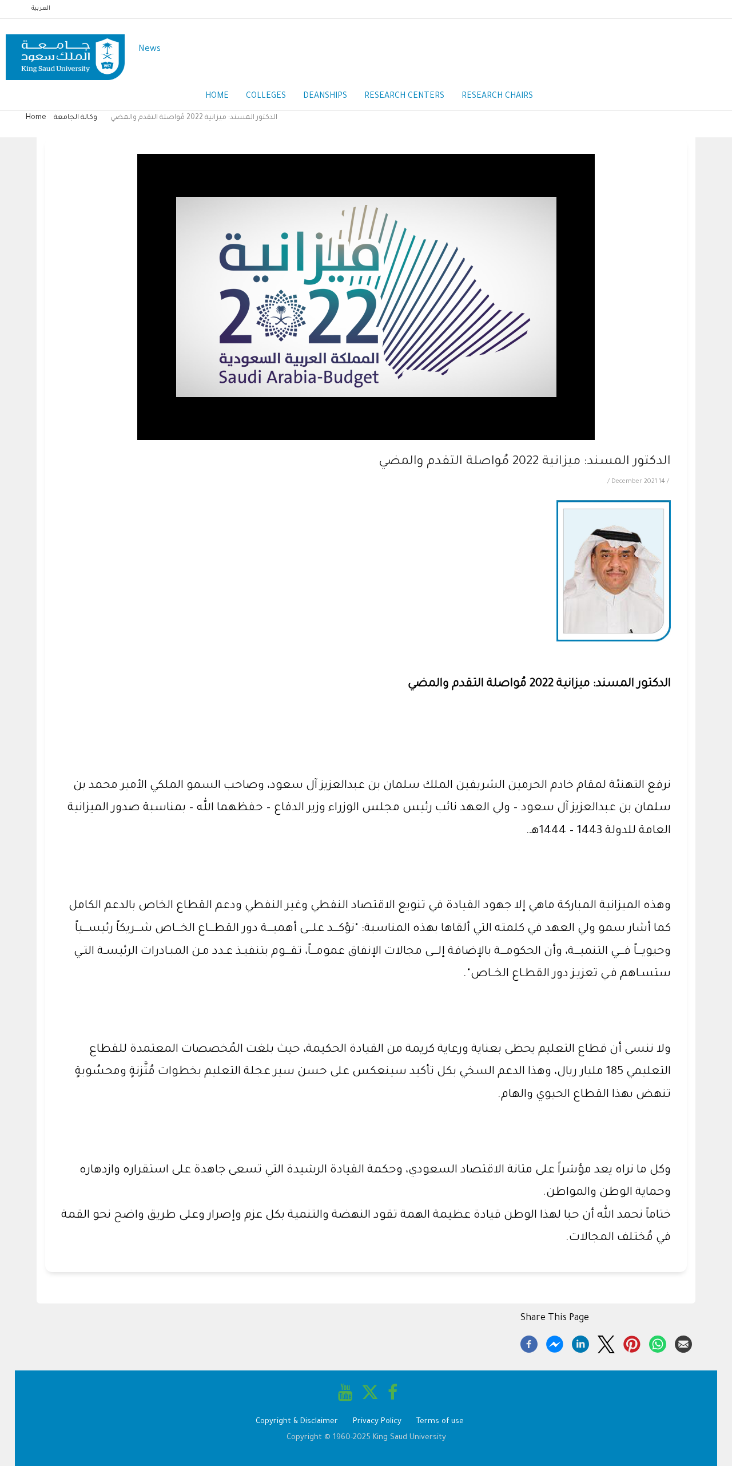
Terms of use (440, 1421)
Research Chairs (497, 96)
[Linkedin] (580, 1342)
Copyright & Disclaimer (297, 1421)
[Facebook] (529, 1342)
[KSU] (65, 50)
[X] (606, 1342)
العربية (40, 8)
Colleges (266, 96)
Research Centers (404, 96)
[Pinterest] (631, 1342)
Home (217, 96)
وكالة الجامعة (75, 118)
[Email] (683, 1342)
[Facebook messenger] (554, 1342)
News (149, 49)
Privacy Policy (377, 1421)
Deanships (325, 96)
